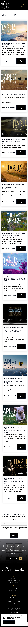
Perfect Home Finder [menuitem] (14, 590)
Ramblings (12, 328)
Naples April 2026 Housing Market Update (14, 46)
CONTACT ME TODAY (12, 558)
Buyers (3, 43)
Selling (23, 43)
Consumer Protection (16, 327)
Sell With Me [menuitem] (14, 579)
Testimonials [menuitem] (13, 600)
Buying (7, 43)
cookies (9, 616)
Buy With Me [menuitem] (14, 588)
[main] (14, 261)
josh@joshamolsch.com (10, 61)
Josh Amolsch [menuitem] (14, 598)
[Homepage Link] (5, 3)
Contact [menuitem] (14, 603)
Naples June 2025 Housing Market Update (13, 95)
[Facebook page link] (10, 608)
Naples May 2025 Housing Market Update (13, 141)
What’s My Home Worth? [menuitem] (14, 580)
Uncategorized (5, 44)
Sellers (19, 43)
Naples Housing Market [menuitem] (14, 601)
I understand (9, 622)
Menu (25, 5)
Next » (19, 507)
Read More (21, 61)
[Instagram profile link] (14, 608)
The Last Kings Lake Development (11, 235)
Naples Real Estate (13, 43)
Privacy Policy (10, 532)
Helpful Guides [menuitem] (14, 582)
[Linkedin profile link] (18, 608)
